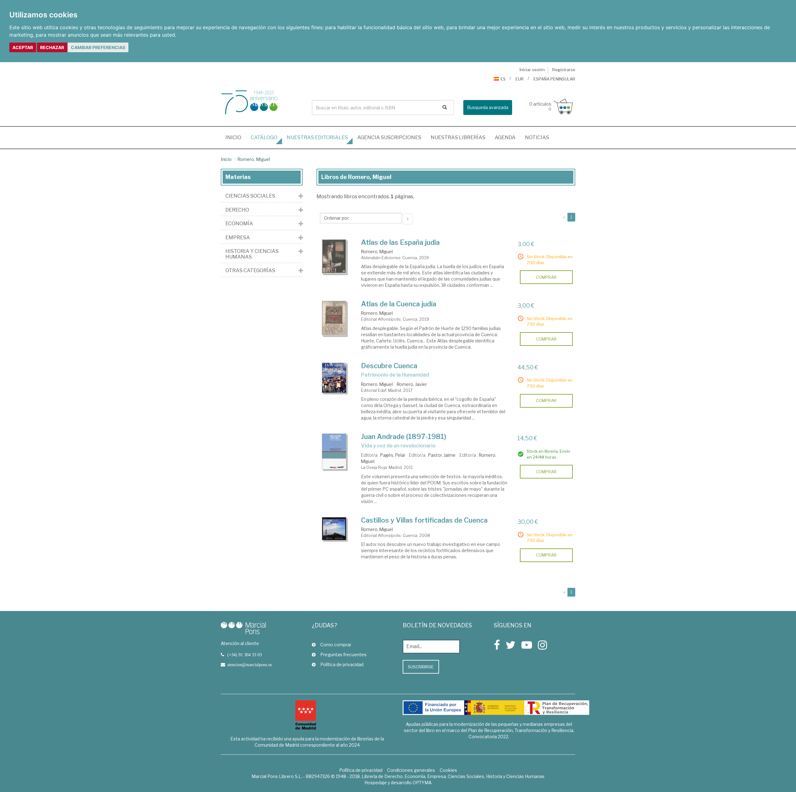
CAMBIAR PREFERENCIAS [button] (98, 47)
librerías (458, 137)
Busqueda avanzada (487, 107)
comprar (546, 277)
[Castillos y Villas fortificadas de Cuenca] (334, 529)
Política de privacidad (341, 664)
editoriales (317, 137)
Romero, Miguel (253, 159)
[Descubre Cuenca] (334, 378)
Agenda (505, 137)
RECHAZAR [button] (52, 47)
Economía (239, 224)
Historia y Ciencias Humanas (252, 254)
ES (503, 78)
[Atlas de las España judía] (334, 256)
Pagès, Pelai (392, 455)
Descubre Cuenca (389, 366)
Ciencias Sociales (250, 196)
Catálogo (264, 137)
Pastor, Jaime (442, 455)
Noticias (537, 137)
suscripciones (389, 137)
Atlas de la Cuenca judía (398, 304)
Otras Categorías (250, 270)
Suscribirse (421, 666)
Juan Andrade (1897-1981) (403, 437)
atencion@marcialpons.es (249, 664)
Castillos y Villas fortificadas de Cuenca (424, 520)
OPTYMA (422, 782)
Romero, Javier (412, 384)
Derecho (237, 210)
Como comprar (335, 644)
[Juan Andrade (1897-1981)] (334, 451)
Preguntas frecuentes (343, 654)
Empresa (237, 237)
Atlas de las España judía (400, 242)
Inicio (235, 137)
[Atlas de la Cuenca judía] (334, 318)
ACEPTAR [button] (22, 47)
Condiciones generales (411, 770)
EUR (520, 78)
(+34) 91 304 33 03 (244, 654)
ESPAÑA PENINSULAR (554, 78)
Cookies (448, 770)
